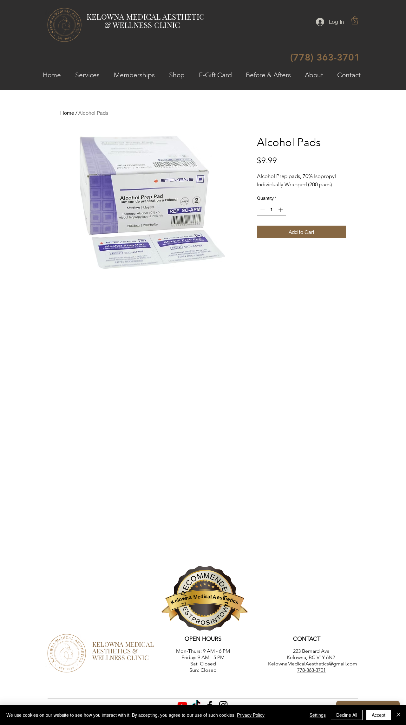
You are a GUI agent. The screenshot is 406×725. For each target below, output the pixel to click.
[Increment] (281, 209)
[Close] (398, 715)
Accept (378, 715)
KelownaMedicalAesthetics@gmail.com (312, 664)
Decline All (346, 715)
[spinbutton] (271, 209)
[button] (354, 20)
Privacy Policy (251, 715)
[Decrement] (262, 209)
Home (67, 113)
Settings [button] (318, 715)
